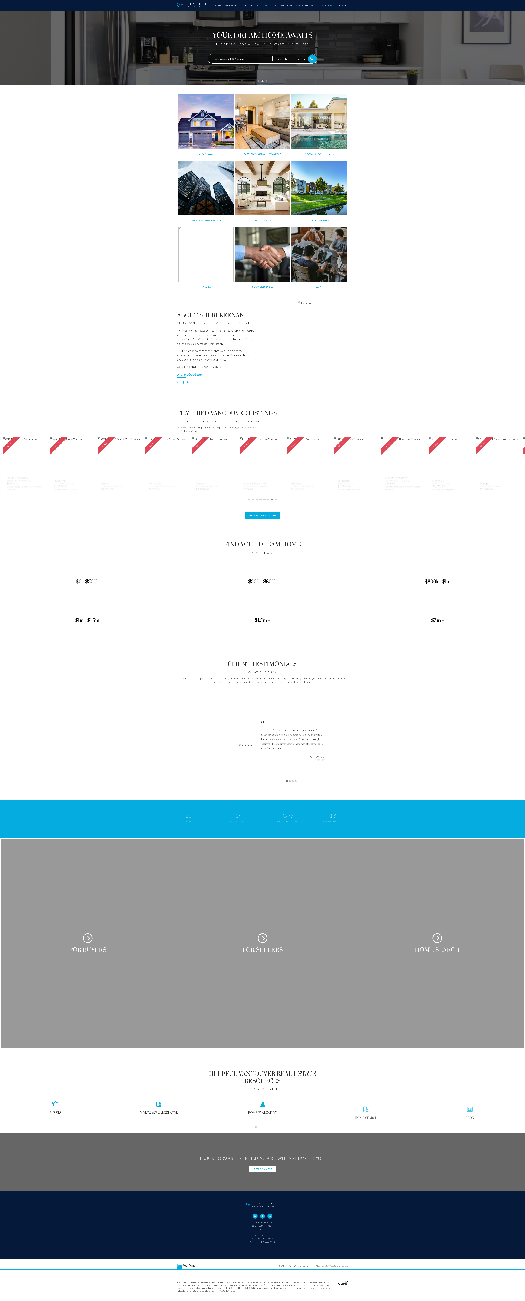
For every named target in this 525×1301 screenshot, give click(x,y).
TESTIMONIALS (263, 220)
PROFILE (206, 286)
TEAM (319, 286)
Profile (324, 5)
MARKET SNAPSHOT (319, 220)
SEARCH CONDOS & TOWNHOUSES (262, 154)
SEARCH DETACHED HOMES (319, 154)
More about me (189, 374)
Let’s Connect (262, 1169)
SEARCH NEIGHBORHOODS (206, 220)
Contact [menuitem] (341, 5)
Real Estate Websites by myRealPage (334, 1266)
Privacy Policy (315, 1266)
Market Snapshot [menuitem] (306, 5)
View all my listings (263, 515)
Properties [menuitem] (231, 5)
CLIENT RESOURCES (262, 286)
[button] (206, 154)
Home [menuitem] (217, 5)
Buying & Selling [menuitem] (254, 5)
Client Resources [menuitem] (281, 5)
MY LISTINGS (206, 154)
